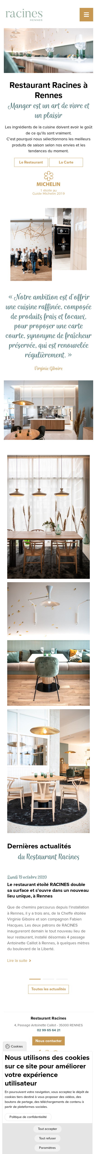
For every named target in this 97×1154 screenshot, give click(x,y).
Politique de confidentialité (28, 1117)
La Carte (66, 162)
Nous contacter (48, 1041)
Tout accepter (47, 1129)
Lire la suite (17, 960)
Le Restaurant (31, 162)
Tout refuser (47, 1138)
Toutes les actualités (48, 989)
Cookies (17, 1046)
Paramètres (47, 1148)
